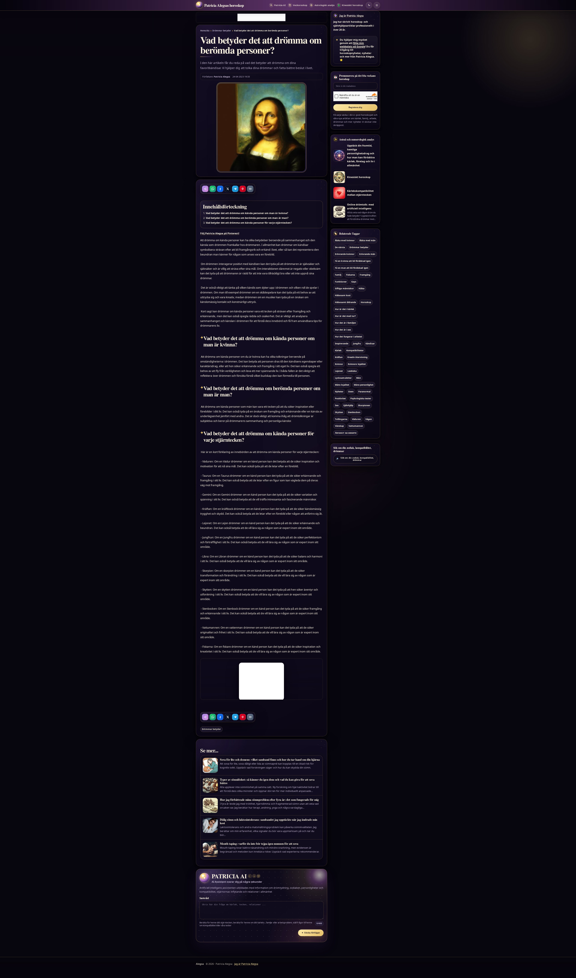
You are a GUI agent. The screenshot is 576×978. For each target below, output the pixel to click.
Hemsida (204, 30)
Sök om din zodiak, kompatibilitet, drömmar (355, 459)
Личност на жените (345, 433)
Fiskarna (350, 274)
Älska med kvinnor (345, 240)
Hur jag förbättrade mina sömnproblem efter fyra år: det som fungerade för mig (269, 799)
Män (358, 377)
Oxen (351, 391)
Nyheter (339, 391)
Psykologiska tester (360, 398)
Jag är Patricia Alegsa (351, 15)
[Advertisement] (261, 17)
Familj (338, 274)
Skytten (339, 412)
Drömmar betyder (221, 30)
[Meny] (377, 5)
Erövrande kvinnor (344, 254)
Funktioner (340, 281)
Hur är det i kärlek (344, 309)
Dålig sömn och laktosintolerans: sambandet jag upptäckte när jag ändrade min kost (268, 821)
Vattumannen (356, 426)
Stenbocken (354, 412)
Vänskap (339, 426)
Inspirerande (341, 343)
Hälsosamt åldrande (345, 302)
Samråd (204, 898)
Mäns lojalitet (342, 384)
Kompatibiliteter (355, 350)
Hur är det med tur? (345, 316)
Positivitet (340, 398)
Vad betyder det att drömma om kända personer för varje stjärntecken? (249, 222)
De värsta (340, 247)
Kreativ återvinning (357, 357)
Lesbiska (352, 371)
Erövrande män (367, 254)
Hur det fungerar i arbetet (348, 336)
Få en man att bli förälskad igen (351, 267)
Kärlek (338, 350)
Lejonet (339, 371)
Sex (337, 405)
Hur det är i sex (343, 329)
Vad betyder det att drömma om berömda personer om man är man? (247, 218)
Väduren (356, 419)
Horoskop (366, 302)
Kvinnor (339, 364)
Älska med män (367, 240)
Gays (353, 281)
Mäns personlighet (363, 384)
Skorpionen (364, 405)
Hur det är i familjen (345, 322)
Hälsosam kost (343, 295)
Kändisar (370, 343)
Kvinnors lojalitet (357, 364)
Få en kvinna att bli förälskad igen (353, 261)
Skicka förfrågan (311, 933)
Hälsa (361, 288)
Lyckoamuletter (343, 377)
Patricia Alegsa (222, 76)
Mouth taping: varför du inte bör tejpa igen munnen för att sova (259, 843)
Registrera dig (355, 107)
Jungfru (357, 343)
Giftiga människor (344, 288)
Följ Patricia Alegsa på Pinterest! (219, 233)
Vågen (368, 419)
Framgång (365, 274)
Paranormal (364, 391)
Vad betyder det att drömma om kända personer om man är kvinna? (247, 213)
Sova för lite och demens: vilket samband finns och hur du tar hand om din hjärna (270, 759)
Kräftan (339, 357)
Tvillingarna (341, 419)
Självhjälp (348, 405)
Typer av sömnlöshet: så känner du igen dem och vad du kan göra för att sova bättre (267, 781)
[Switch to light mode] (369, 5)
